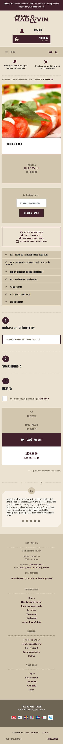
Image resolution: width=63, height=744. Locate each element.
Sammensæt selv (31, 652)
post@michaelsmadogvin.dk (34, 567)
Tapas (31, 673)
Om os (31, 598)
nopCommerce (31, 732)
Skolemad (31, 618)
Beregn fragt (31, 213)
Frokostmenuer (32, 639)
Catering (31, 610)
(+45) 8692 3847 (36, 564)
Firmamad (31, 614)
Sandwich (32, 681)
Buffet (31, 656)
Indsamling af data (31, 622)
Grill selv (31, 685)
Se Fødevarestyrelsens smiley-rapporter (31, 578)
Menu (12, 52)
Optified (45, 732)
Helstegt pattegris (31, 643)
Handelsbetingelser (31, 601)
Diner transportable (31, 606)
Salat (31, 689)
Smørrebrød (31, 647)
